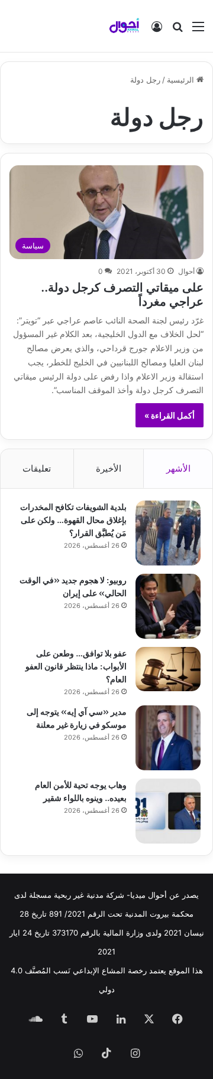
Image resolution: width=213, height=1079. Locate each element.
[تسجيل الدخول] (157, 30)
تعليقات (36, 468)
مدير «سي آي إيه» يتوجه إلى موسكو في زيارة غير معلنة (77, 717)
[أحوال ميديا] (124, 26)
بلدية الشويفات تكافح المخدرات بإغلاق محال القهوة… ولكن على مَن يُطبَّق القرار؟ (73, 519)
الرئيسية (181, 79)
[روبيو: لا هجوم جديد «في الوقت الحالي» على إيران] (168, 606)
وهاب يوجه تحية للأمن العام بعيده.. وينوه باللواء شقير (81, 790)
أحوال (186, 271)
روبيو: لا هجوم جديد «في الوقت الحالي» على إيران (73, 586)
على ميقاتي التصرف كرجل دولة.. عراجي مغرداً (122, 293)
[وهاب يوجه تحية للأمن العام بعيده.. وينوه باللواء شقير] (168, 811)
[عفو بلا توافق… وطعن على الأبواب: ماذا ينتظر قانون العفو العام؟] (168, 669)
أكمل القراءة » (169, 415)
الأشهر (178, 468)
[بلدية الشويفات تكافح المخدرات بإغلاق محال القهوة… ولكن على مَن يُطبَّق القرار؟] (168, 533)
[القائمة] (198, 30)
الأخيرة (108, 468)
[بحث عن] (177, 30)
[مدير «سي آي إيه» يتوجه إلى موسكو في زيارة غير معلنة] (168, 737)
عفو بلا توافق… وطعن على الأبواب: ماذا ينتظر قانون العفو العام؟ (76, 665)
